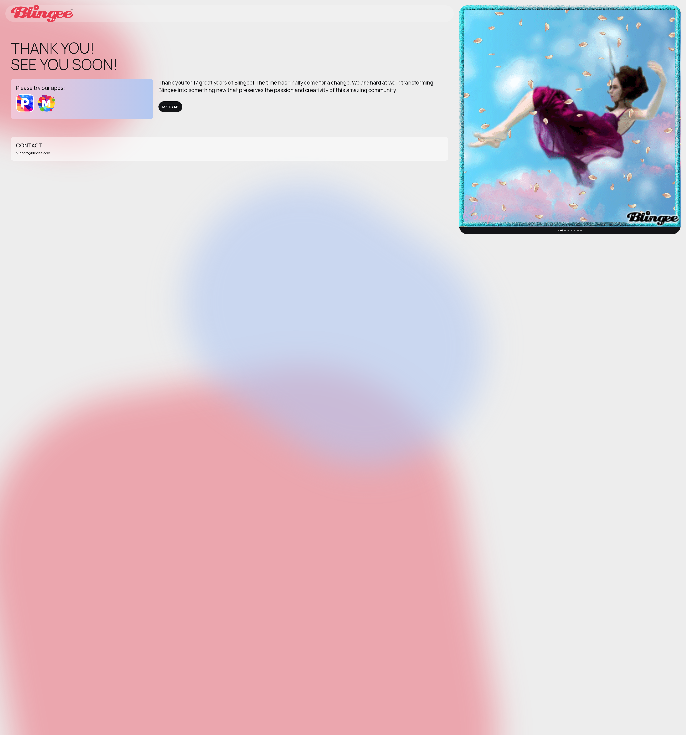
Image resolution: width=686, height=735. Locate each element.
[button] (558, 230)
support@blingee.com (33, 153)
